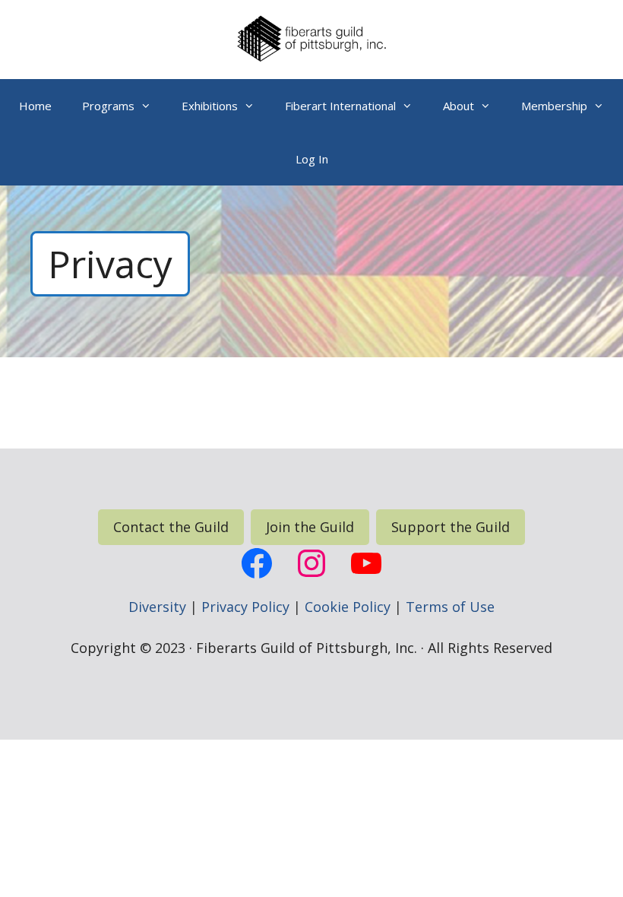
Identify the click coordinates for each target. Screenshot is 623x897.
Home (35, 105)
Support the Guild (450, 527)
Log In (312, 158)
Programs (108, 105)
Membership (554, 105)
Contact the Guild (171, 527)
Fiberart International (340, 105)
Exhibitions (210, 105)
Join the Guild (310, 527)
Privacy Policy (245, 606)
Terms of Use (450, 606)
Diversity (157, 606)
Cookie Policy (348, 606)
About (458, 105)
